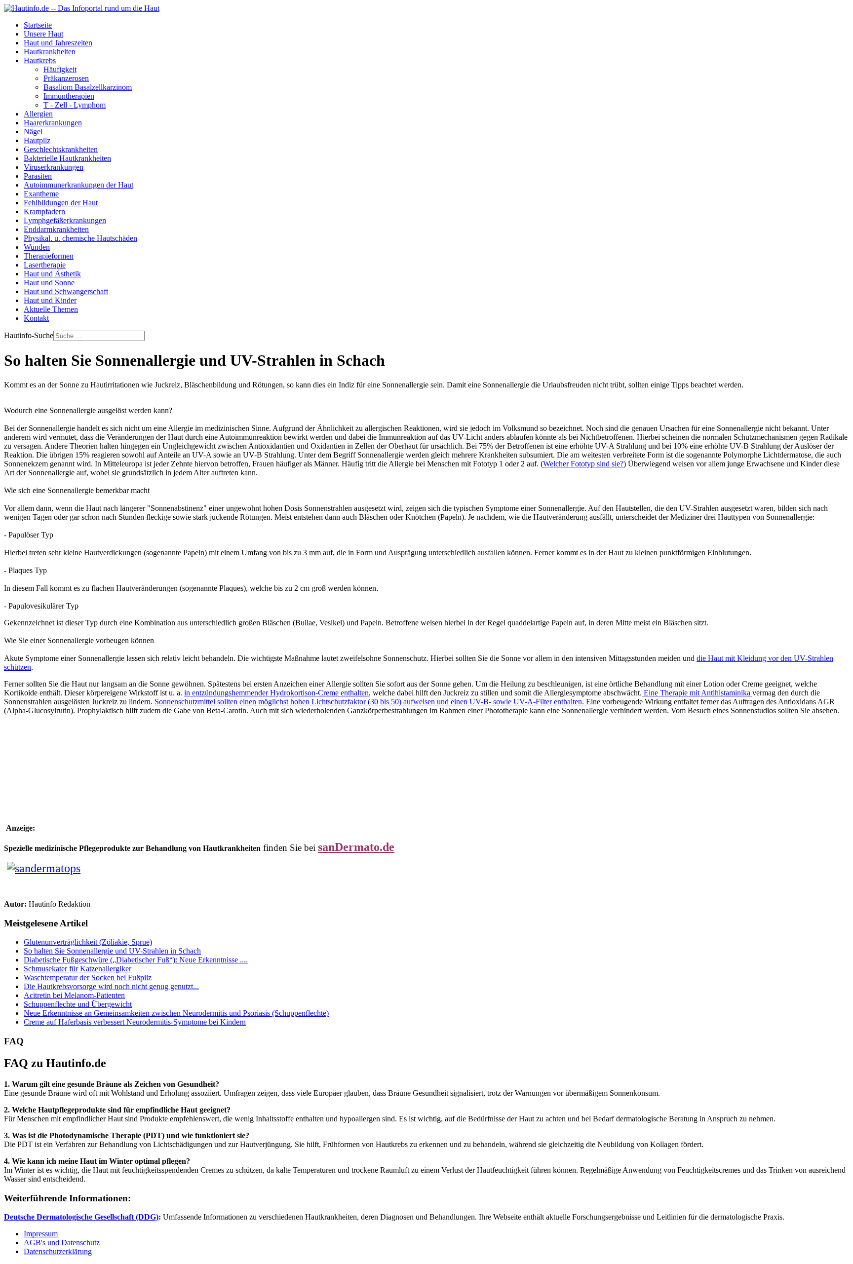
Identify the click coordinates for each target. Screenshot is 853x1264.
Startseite (38, 25)
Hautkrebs (40, 60)
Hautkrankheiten (50, 51)
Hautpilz (37, 140)
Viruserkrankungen (53, 167)
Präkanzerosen (66, 78)
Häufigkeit (60, 69)
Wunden (37, 247)
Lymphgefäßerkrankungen (65, 220)
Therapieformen (49, 256)
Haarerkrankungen (53, 122)
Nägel (33, 131)
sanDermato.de (356, 847)
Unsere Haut (43, 34)
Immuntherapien (68, 96)
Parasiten (38, 176)
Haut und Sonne (49, 282)
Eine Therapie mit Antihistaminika (697, 693)
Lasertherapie (45, 265)
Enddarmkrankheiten (56, 229)
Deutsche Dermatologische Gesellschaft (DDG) (81, 1217)
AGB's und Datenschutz (62, 1242)
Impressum (41, 1233)
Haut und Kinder (50, 300)
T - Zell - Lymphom (74, 105)
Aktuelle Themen (51, 309)
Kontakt (36, 318)
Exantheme (41, 194)
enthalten (276, 693)
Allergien (38, 114)
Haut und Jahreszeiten (58, 42)
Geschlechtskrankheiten (61, 149)
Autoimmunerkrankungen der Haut (78, 185)
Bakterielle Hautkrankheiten (67, 158)
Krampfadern (44, 211)
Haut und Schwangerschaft (66, 291)
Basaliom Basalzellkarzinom (87, 87)
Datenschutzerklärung (58, 1251)
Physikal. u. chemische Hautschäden (80, 238)
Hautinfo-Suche (28, 335)
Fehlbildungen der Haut (61, 202)
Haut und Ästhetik (52, 273)
